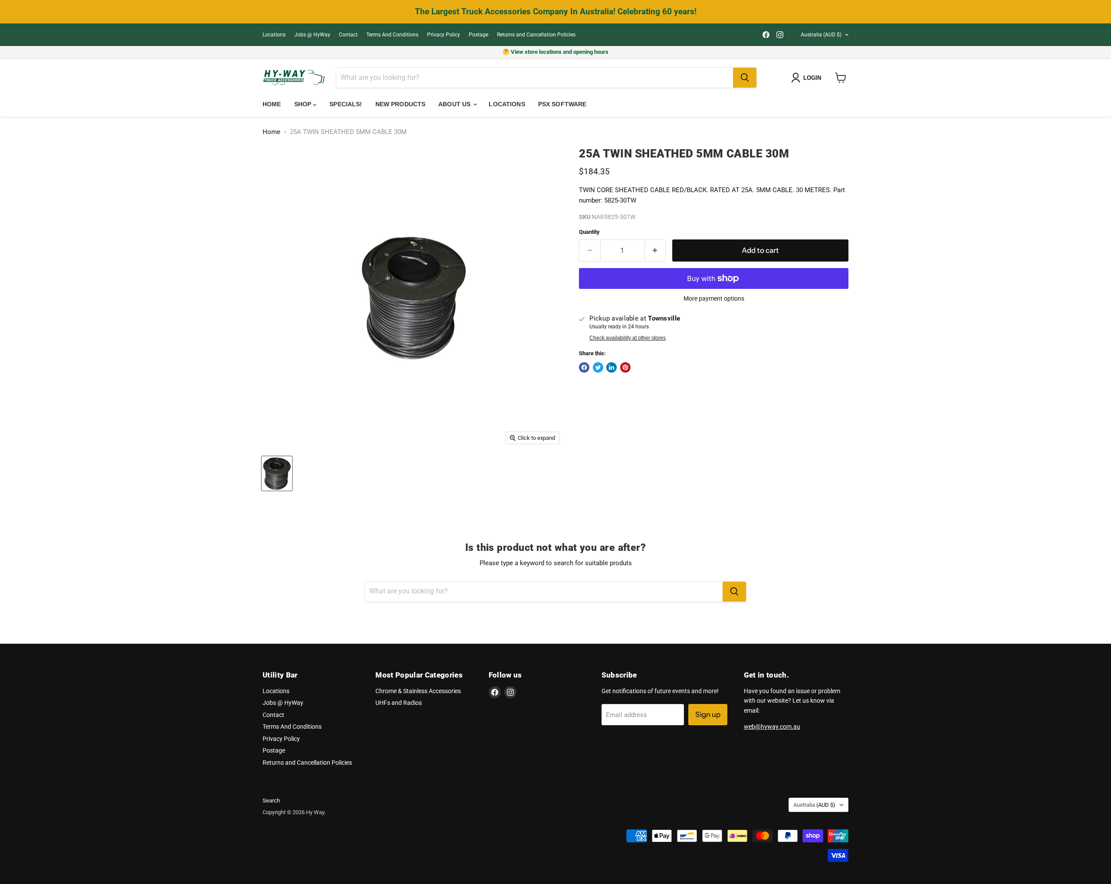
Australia (821, 35)
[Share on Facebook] (584, 367)
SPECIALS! (345, 104)
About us (455, 104)
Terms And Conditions (392, 35)
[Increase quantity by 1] (655, 250)
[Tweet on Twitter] (598, 367)
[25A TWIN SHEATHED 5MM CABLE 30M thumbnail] (277, 473)
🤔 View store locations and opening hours (555, 52)
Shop (303, 104)
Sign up (707, 714)
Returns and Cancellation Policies (536, 35)
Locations (274, 35)
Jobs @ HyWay (312, 35)
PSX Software (562, 104)
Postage (478, 35)
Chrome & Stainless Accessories (418, 691)
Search (271, 800)
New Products (400, 104)
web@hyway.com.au (772, 726)
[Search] (744, 78)
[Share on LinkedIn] (611, 367)
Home (272, 104)
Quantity (589, 232)
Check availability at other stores (627, 338)
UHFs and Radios (398, 702)
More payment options (714, 298)
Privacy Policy (443, 35)
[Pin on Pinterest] (625, 367)
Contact (348, 35)
